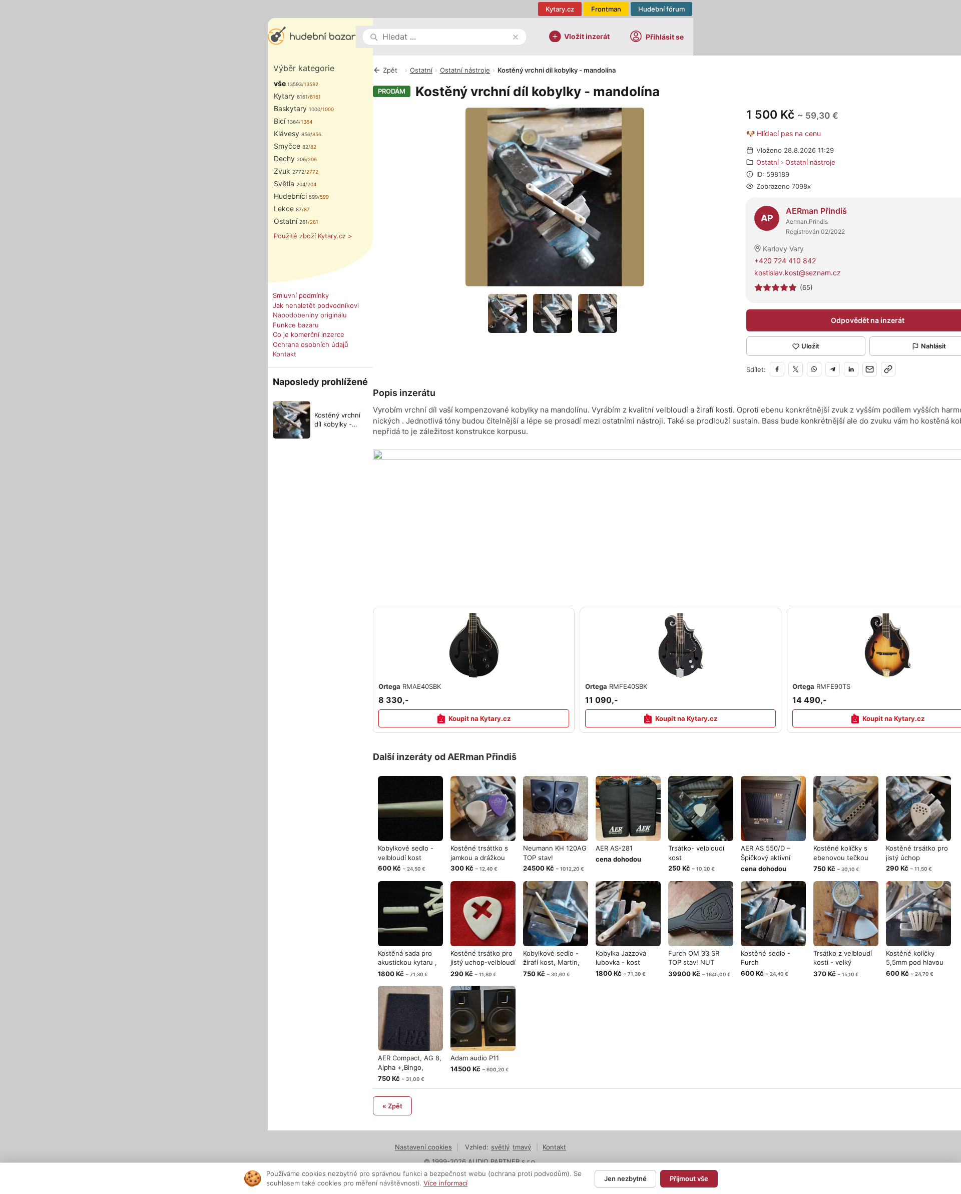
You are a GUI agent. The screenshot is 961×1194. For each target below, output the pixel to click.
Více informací (445, 1183)
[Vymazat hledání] (516, 37)
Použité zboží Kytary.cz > (313, 236)
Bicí (286, 121)
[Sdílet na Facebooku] (777, 369)
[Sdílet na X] (795, 369)
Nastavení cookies (423, 1147)
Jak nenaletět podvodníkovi (316, 305)
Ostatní (291, 221)
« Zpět (392, 1106)
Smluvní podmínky (301, 295)
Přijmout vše (689, 1178)
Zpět (390, 70)
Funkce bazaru (296, 325)
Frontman (606, 9)
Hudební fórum (661, 9)
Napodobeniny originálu (310, 315)
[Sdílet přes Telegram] (832, 369)
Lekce (288, 208)
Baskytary (297, 108)
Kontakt (284, 354)
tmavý (522, 1147)
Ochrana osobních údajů (310, 344)
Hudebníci (296, 196)
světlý (500, 1147)
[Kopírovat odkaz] (888, 369)
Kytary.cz (560, 9)
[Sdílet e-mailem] (869, 369)
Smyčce (291, 146)
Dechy (290, 158)
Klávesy (292, 133)
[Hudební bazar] (312, 37)
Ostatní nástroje (465, 70)
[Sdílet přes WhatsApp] (814, 369)
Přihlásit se (665, 37)
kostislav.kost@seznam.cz (797, 272)
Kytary (291, 96)
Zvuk (289, 171)
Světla (289, 183)
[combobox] (445, 37)
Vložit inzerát (587, 36)
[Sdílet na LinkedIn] (851, 369)
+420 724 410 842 (785, 260)
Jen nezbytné (625, 1178)
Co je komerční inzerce (308, 334)
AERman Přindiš (816, 211)
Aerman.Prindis (807, 221)
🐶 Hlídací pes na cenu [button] (783, 133)
